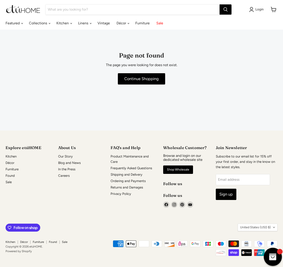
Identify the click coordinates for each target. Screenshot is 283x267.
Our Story (65, 156)
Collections (38, 23)
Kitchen (63, 23)
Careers (64, 176)
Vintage (104, 23)
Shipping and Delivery (126, 175)
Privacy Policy (121, 194)
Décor (122, 23)
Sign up (226, 194)
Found (10, 176)
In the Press (66, 169)
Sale (159, 23)
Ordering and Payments (128, 181)
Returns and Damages (127, 187)
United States (255, 227)
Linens (83, 23)
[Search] (225, 9)
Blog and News (69, 163)
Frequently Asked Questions (131, 168)
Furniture (142, 23)
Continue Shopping (141, 78)
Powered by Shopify (19, 251)
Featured (13, 23)
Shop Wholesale (178, 169)
